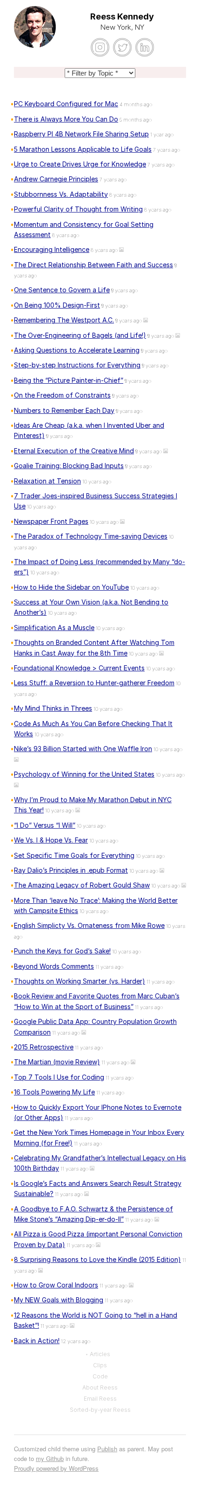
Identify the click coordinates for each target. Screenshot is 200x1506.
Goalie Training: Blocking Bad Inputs (69, 466)
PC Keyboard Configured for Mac (66, 104)
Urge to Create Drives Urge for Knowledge (80, 164)
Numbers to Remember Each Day (64, 410)
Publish (107, 1448)
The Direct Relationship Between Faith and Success (93, 265)
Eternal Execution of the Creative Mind (74, 451)
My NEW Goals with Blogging (58, 1300)
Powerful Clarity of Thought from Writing (78, 209)
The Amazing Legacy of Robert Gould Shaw (82, 885)
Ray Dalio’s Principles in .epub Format (71, 870)
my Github (50, 1458)
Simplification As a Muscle (54, 627)
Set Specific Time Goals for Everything (74, 855)
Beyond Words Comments (54, 966)
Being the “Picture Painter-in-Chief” (68, 380)
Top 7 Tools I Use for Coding (59, 1077)
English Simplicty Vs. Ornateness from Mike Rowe (89, 925)
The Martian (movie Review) (57, 1062)
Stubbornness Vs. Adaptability (61, 194)
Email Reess (100, 1398)
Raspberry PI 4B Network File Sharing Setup (81, 134)
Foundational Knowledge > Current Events (79, 668)
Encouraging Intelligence (51, 249)
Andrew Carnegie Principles (56, 179)
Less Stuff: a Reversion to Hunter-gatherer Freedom (94, 683)
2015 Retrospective (43, 1047)
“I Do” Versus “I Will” (44, 825)
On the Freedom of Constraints (62, 395)
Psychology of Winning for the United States (84, 774)
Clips (100, 1365)
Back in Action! (37, 1341)
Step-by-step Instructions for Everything (77, 365)
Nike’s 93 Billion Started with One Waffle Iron (83, 749)
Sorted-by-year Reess (100, 1409)
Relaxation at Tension (47, 481)
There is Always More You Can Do (66, 119)
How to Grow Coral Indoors (56, 1285)
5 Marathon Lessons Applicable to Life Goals (83, 149)
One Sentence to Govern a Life (62, 290)
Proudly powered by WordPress (56, 1468)
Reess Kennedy (122, 16)
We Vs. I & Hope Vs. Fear (51, 840)
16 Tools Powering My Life (54, 1092)
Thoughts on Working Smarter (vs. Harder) (79, 981)
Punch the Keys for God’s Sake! (62, 951)
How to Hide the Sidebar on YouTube (71, 587)
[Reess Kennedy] (35, 32)
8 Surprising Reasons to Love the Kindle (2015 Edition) (97, 1259)
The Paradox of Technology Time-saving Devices (90, 536)
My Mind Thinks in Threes (53, 708)
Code (100, 1376)
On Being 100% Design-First (57, 305)
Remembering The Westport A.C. (64, 320)
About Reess (100, 1387)
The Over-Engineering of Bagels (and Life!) (80, 335)
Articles (100, 1354)
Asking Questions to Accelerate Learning (77, 350)
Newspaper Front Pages (51, 521)
